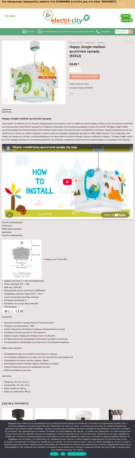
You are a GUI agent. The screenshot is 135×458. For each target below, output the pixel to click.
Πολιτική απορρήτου (76, 454)
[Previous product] (131, 42)
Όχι (62, 454)
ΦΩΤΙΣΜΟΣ (90, 43)
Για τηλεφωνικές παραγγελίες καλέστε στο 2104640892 (36, 1)
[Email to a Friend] (72, 94)
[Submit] (131, 32)
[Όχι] (131, 440)
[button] (125, 4)
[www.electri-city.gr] (67, 18)
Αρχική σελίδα (76, 43)
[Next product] (127, 42)
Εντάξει (54, 454)
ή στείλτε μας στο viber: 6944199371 (93, 1)
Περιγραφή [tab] (6, 112)
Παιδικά (100, 43)
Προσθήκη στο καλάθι (84, 77)
